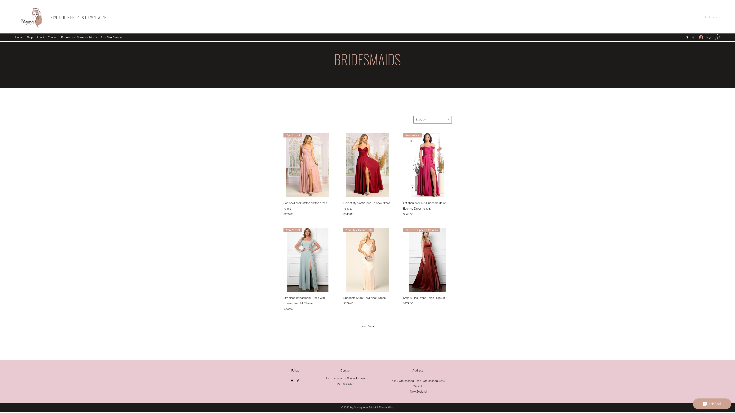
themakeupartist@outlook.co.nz (345, 378)
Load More (367, 326)
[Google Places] (687, 37)
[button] (717, 37)
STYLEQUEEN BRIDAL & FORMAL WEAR (78, 17)
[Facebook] (693, 37)
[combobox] (432, 120)
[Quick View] (367, 165)
